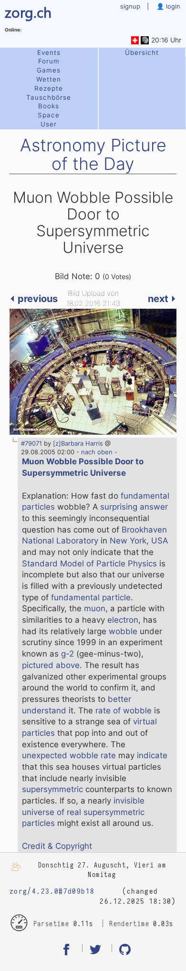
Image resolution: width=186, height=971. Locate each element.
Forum (49, 61)
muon (94, 608)
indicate (152, 755)
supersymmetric (52, 789)
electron (122, 620)
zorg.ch (28, 11)
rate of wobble (123, 710)
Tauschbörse (48, 97)
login (172, 6)
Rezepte (48, 88)
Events (49, 52)
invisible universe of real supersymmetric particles (83, 812)
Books (48, 106)
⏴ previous (34, 298)
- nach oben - (95, 452)
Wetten (48, 79)
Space (49, 115)
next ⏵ (162, 298)
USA (159, 540)
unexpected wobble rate (69, 755)
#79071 (31, 443)
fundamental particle (91, 597)
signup (130, 6)
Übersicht (142, 52)
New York (128, 540)
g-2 (67, 653)
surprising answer (134, 507)
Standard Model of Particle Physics (89, 563)
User (49, 124)
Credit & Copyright (57, 846)
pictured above (51, 665)
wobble (123, 631)
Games (49, 70)
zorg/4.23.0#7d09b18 (52, 891)
